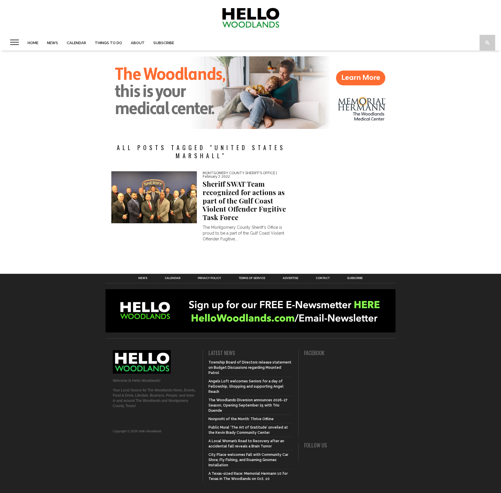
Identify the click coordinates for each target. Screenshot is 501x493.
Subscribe (163, 43)
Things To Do (108, 43)
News (52, 43)
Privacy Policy (209, 278)
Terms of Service (252, 278)
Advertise (290, 278)
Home (33, 43)
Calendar (76, 43)
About (138, 43)
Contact (323, 278)
